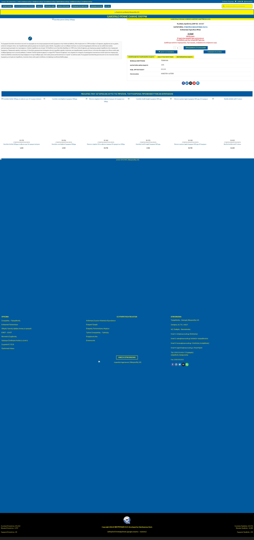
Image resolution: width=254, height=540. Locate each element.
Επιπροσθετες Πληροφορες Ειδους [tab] (141, 57)
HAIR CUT (39, 6)
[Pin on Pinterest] (194, 83)
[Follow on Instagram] (176, 364)
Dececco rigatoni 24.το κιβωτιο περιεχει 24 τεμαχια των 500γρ (106, 144)
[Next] (252, 126)
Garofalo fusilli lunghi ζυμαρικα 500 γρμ (148, 144)
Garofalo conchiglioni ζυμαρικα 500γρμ (64, 144)
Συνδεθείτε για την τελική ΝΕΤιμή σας (190, 40)
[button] (228, 1)
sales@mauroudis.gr (37, 1)
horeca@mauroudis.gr (50, 1)
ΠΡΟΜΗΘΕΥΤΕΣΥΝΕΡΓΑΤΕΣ (79, 6)
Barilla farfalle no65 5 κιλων (232, 144)
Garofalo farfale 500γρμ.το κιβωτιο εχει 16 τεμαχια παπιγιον (21, 144)
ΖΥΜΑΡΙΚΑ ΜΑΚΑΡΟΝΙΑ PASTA (195, 27)
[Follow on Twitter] (179, 364)
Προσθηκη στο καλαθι (196, 48)
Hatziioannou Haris (145, 527)
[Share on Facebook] (183, 83)
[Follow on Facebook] (172, 364)
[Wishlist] (235, 1)
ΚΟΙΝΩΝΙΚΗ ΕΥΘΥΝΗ (96, 6)
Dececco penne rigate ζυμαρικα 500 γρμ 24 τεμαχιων (190, 144)
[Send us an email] (183, 364)
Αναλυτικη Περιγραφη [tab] (165, 57)
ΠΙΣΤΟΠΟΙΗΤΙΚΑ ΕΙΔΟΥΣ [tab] (184, 57)
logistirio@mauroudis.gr (62, 1)
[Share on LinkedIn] (197, 83)
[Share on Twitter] (187, 83)
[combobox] (237, 6)
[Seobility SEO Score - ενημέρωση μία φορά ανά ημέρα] (127, 520)
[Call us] (187, 364)
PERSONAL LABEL (50, 6)
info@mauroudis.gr (26, 1)
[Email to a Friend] (190, 83)
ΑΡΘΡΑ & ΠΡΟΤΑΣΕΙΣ (63, 6)
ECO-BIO (107, 6)
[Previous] (1, 126)
